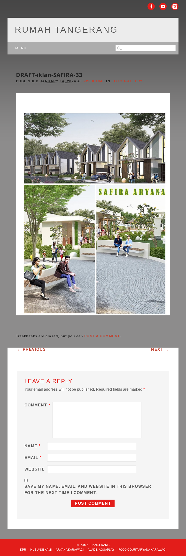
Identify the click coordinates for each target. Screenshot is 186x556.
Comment (37, 405)
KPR (23, 549)
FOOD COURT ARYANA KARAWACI (142, 549)
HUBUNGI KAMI (41, 549)
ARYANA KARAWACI (70, 549)
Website (34, 469)
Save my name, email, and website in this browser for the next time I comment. (88, 489)
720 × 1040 (94, 81)
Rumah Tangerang (66, 30)
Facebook (151, 6)
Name (32, 446)
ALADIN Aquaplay (101, 549)
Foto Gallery (127, 81)
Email (33, 458)
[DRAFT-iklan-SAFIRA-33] (93, 319)
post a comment (102, 336)
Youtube (163, 6)
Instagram (174, 6)
